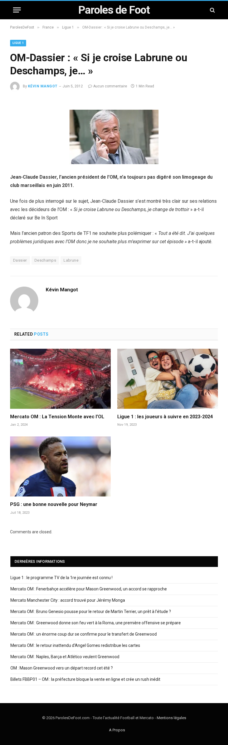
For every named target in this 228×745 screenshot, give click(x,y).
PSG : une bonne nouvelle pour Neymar (53, 504)
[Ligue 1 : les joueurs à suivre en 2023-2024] (167, 379)
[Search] (212, 10)
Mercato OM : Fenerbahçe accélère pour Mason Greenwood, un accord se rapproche (88, 589)
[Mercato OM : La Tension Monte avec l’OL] (60, 379)
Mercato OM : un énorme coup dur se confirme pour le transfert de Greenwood (83, 634)
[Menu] (17, 10)
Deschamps (45, 260)
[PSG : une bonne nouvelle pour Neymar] (60, 466)
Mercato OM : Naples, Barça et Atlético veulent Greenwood (64, 656)
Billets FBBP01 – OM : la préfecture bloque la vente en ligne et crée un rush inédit (85, 679)
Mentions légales (171, 718)
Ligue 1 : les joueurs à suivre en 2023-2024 (165, 416)
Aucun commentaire (110, 86)
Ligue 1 (18, 43)
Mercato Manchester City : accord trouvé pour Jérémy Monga (67, 600)
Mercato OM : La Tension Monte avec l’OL (57, 416)
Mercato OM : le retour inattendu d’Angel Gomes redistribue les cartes (75, 645)
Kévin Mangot (43, 86)
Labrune (71, 260)
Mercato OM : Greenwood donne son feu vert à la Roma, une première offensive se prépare (95, 622)
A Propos (117, 730)
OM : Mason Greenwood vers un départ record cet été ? (61, 668)
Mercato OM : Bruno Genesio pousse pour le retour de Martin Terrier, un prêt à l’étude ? (90, 611)
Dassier (20, 260)
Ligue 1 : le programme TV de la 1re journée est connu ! (61, 577)
